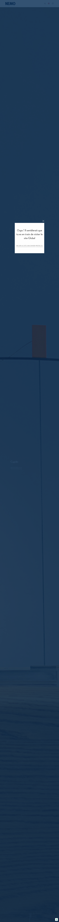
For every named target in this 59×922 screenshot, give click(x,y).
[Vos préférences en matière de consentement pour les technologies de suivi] (56, 919)
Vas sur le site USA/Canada (26, 245)
